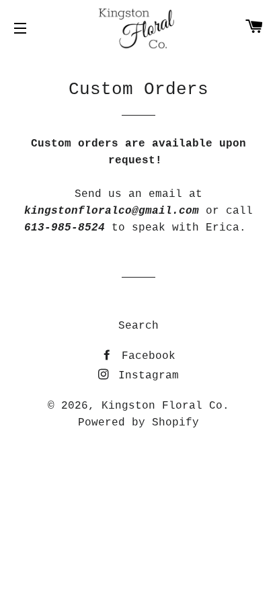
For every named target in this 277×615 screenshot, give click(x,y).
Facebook (145, 356)
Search (138, 326)
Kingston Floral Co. (165, 406)
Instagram (145, 376)
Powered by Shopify (138, 423)
